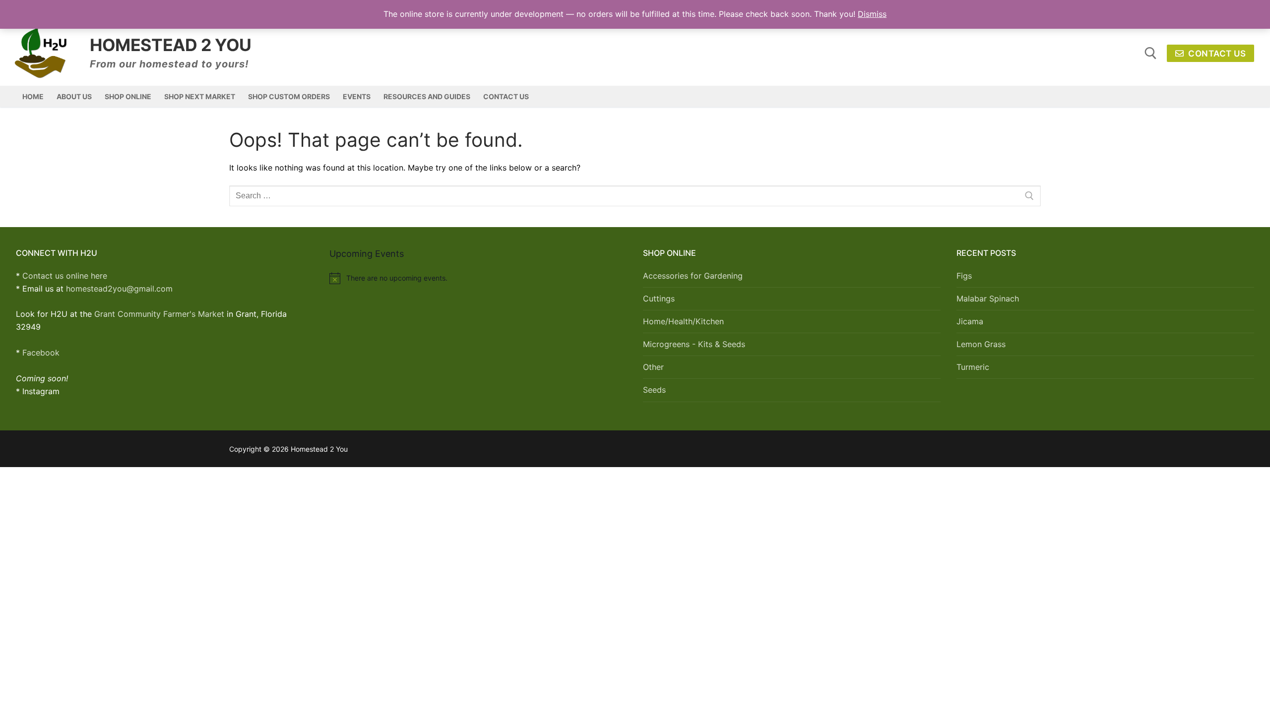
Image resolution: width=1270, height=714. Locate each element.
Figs (964, 276)
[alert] (478, 278)
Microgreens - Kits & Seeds (694, 344)
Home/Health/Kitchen (683, 321)
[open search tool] (1151, 53)
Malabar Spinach (987, 298)
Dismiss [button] (872, 14)
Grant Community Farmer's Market (159, 314)
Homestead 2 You (171, 45)
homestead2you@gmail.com (119, 289)
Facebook (41, 352)
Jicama (969, 321)
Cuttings (659, 298)
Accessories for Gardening (693, 276)
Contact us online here (64, 276)
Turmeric (972, 367)
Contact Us (1216, 54)
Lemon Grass (981, 344)
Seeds (654, 390)
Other (653, 367)
